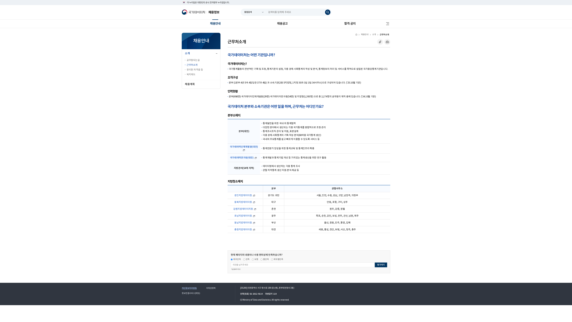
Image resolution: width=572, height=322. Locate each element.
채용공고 (282, 23)
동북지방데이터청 (243, 202)
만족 (248, 259)
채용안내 (215, 23)
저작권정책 (211, 288)
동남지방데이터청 (243, 222)
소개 (374, 34)
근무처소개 (192, 65)
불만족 (266, 259)
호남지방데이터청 (243, 216)
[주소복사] (380, 42)
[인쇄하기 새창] (387, 42)
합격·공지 (350, 23)
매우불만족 (278, 259)
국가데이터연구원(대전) (242, 157)
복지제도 (191, 74)
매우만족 (237, 259)
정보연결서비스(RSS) (191, 293)
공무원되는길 (193, 60)
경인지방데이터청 (243, 195)
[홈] (356, 34)
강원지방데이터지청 (243, 209)
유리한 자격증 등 (195, 69)
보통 (256, 259)
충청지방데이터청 (243, 229)
